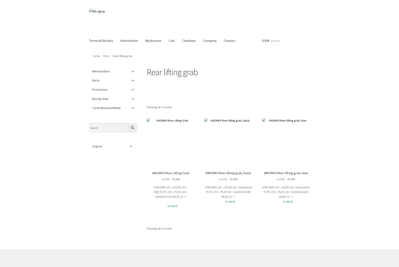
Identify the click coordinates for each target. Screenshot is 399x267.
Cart (172, 40)
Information (129, 40)
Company (210, 40)
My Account (153, 40)
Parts (106, 56)
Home (96, 56)
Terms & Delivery (101, 40)
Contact (229, 40)
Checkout (189, 40)
